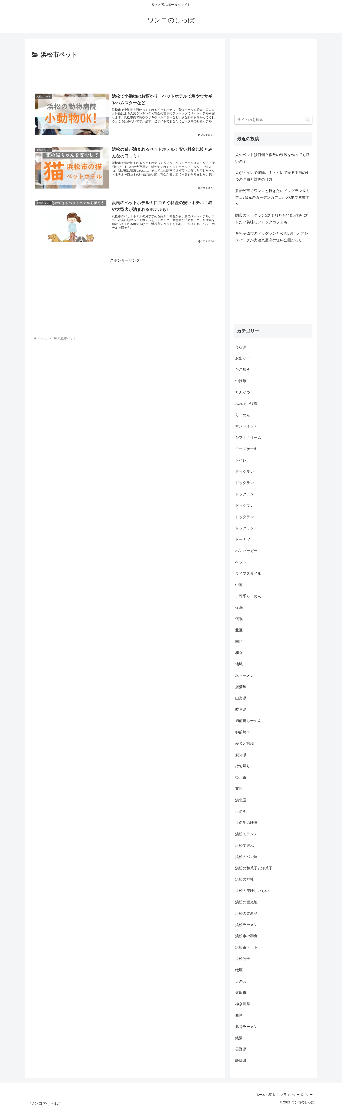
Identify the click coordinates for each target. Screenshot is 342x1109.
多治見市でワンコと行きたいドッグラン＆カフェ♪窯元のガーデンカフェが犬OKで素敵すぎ (272, 197)
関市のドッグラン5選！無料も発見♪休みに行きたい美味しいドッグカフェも (272, 218)
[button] (308, 119)
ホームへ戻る (265, 1094)
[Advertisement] (125, 72)
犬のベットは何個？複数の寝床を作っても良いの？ (272, 158)
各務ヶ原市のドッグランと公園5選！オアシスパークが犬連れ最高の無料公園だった (271, 236)
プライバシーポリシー (296, 1094)
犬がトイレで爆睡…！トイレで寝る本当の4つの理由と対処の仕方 (271, 176)
